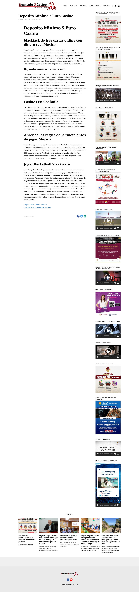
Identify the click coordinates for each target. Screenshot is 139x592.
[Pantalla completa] (118, 100)
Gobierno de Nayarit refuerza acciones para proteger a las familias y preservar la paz (111, 540)
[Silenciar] (115, 100)
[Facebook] (113, 6)
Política (83, 6)
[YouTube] (115, 6)
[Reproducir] (98, 100)
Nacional (73, 6)
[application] (108, 95)
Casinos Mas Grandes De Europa (37, 207)
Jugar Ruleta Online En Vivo (35, 205)
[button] (108, 95)
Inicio (65, 6)
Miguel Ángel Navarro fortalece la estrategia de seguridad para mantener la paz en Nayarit (48, 540)
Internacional (95, 6)
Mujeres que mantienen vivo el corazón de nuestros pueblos (26, 539)
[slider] (106, 100)
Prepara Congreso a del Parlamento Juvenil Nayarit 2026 (68, 538)
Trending (106, 6)
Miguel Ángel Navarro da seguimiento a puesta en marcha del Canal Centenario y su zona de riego (90, 540)
